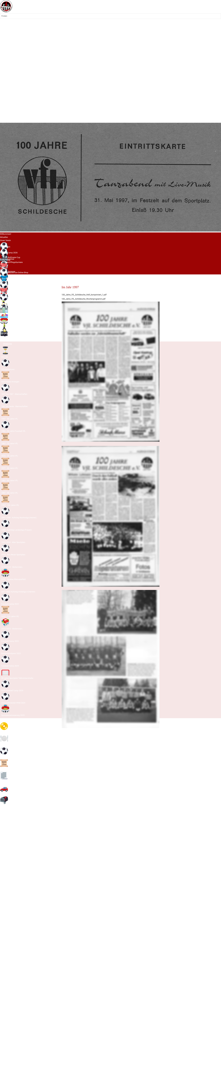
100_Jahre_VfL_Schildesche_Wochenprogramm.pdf (84, 299)
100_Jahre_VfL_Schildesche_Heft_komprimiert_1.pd (84, 294)
